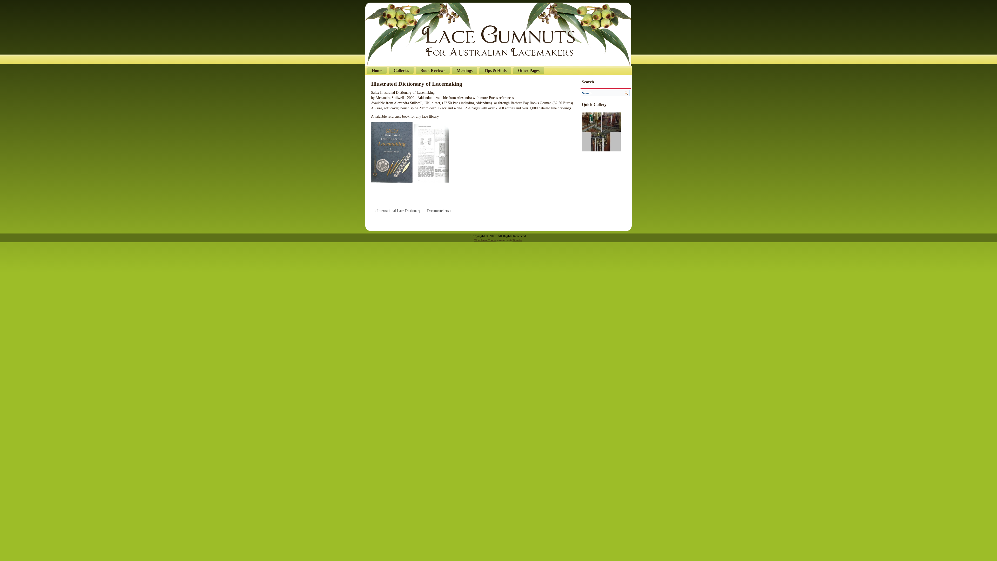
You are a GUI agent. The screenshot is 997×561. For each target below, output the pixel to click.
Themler (517, 240)
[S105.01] (601, 131)
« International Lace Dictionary (397, 211)
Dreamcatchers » (439, 211)
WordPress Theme (485, 240)
